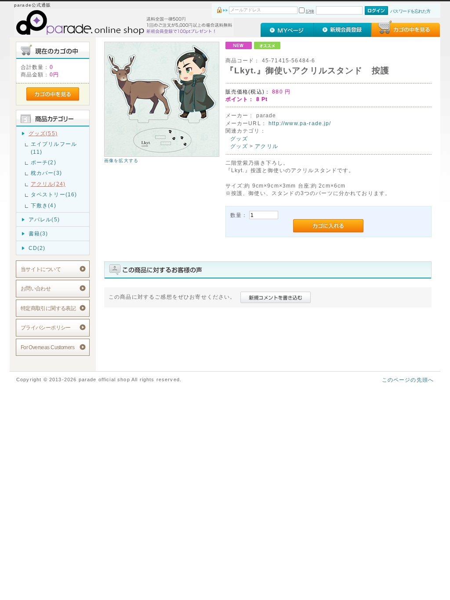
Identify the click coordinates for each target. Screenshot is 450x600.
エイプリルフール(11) (54, 147)
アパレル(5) (44, 219)
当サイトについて (41, 269)
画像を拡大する (121, 160)
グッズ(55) (43, 133)
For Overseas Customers (47, 347)
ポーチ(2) (43, 162)
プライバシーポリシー (46, 327)
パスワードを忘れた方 (410, 11)
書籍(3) (38, 233)
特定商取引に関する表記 (48, 308)
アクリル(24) (48, 184)
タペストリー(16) (54, 194)
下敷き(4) (43, 205)
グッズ (238, 138)
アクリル (266, 146)
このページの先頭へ (408, 380)
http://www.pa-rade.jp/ (300, 123)
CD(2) (37, 248)
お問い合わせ (36, 288)
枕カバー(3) (46, 173)
